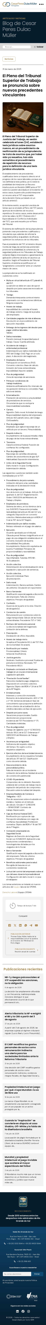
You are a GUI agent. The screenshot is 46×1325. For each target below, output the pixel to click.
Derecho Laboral (10, 892)
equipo (17, 887)
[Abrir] (41, 4)
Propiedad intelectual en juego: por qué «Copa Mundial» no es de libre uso (22, 1089)
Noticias (9, 59)
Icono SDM (30, 1320)
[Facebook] (10, 925)
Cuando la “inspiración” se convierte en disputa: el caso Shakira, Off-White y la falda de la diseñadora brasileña (23, 1125)
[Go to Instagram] (28, 1311)
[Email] (36, 925)
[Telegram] (31, 925)
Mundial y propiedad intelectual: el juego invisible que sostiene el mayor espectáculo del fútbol (21, 1161)
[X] (15, 925)
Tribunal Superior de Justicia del (21, 138)
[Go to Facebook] (23, 1311)
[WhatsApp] (25, 925)
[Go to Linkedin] (17, 1311)
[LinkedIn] (20, 925)
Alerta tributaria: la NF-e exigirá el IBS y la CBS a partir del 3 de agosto (23, 1016)
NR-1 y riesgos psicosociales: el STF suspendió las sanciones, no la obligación (22, 980)
